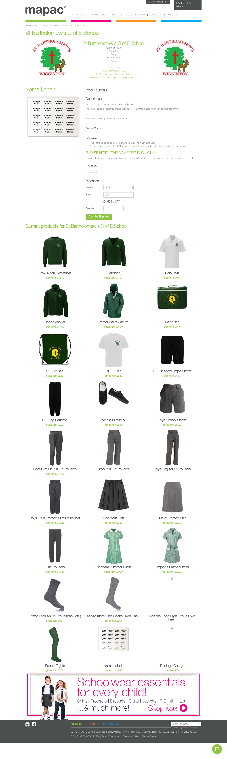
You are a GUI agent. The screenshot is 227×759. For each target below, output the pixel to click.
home (28, 26)
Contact (153, 15)
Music (94, 724)
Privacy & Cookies (131, 737)
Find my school (79, 15)
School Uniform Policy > (113, 71)
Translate (193, 727)
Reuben (153, 737)
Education (76, 724)
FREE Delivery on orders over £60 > (113, 74)
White (94, 172)
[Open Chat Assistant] (217, 749)
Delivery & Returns (136, 15)
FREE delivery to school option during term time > (113, 78)
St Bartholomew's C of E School (57, 26)
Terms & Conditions (111, 737)
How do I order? (99, 15)
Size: (88, 195)
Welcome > (113, 67)
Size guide (117, 15)
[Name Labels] (53, 116)
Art (86, 724)
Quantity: (90, 208)
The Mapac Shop (170, 15)
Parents (36, 26)
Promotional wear (111, 724)
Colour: (89, 187)
